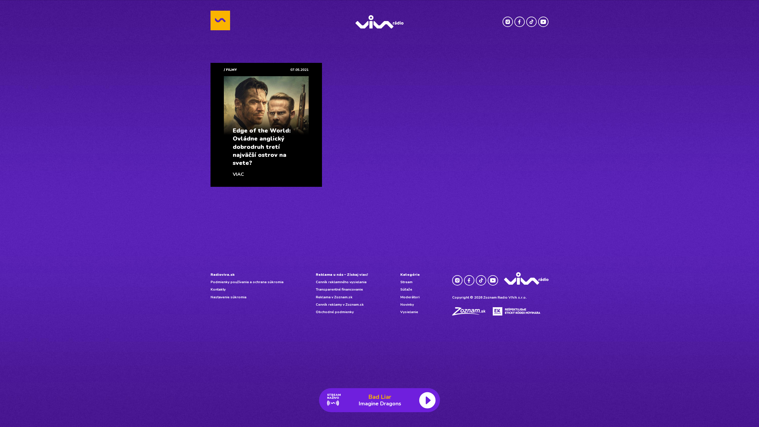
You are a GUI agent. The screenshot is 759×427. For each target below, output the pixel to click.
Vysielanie (409, 312)
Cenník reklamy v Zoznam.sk (340, 304)
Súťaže (406, 289)
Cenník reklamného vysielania (341, 282)
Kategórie (410, 274)
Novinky (407, 304)
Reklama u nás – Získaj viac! (342, 274)
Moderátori (410, 297)
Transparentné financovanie (339, 289)
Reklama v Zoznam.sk (334, 297)
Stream (406, 282)
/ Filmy (230, 69)
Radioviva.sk (223, 274)
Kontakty (218, 289)
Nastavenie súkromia (228, 297)
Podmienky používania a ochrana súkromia (247, 282)
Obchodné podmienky (335, 312)
